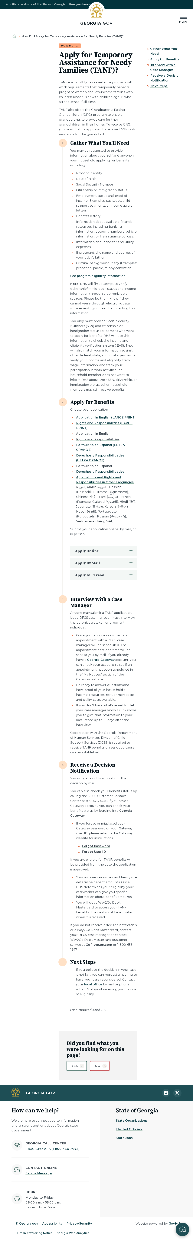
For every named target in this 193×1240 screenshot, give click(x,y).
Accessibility (52, 1223)
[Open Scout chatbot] (182, 1229)
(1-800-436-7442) (52, 1149)
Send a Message (38, 1173)
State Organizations (132, 1120)
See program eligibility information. (98, 276)
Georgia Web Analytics (73, 1233)
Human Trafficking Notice (34, 1233)
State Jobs (124, 1138)
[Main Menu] (183, 18)
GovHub (175, 1223)
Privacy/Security (79, 1223)
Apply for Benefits (164, 59)
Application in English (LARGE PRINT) (106, 417)
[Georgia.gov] (96, 13)
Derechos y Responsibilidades (100, 471)
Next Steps (159, 86)
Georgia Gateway (101, 660)
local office (93, 984)
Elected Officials (129, 1129)
